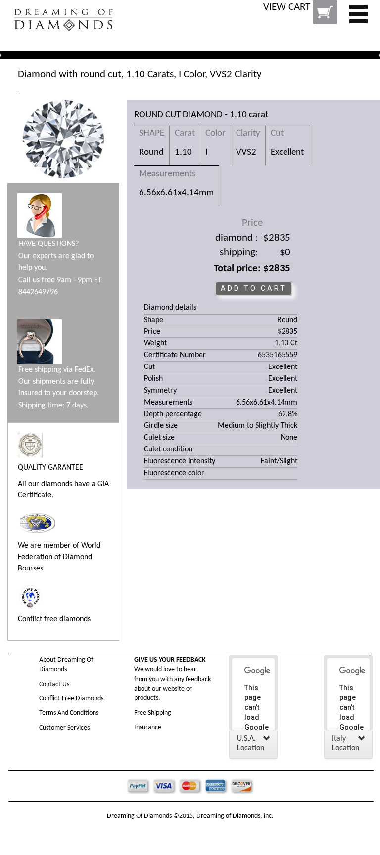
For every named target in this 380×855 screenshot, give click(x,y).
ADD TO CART (253, 288)
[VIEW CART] (301, 19)
